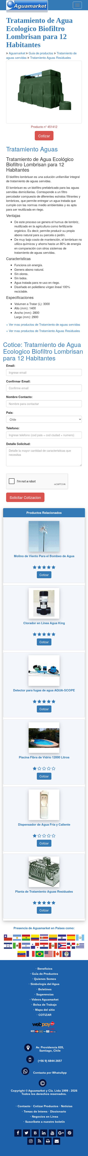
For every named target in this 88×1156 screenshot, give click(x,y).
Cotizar (44, 135)
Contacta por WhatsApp (50, 1072)
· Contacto (23, 1106)
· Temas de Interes (34, 1111)
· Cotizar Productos (44, 1106)
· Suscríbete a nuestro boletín (44, 1121)
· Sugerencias (44, 994)
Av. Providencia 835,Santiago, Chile (50, 1049)
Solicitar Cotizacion (25, 497)
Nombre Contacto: (19, 397)
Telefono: (12, 428)
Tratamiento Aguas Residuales (50, 57)
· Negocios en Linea (44, 1116)
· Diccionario (57, 1111)
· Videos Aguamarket (44, 999)
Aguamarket (17, 53)
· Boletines (44, 989)
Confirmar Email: (18, 381)
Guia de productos (41, 53)
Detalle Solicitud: (18, 444)
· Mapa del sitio (44, 1009)
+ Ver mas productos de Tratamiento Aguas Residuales (43, 331)
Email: (10, 365)
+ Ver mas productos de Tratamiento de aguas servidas (43, 324)
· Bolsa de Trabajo (44, 1004)
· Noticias (65, 1106)
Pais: (9, 412)
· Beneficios (44, 968)
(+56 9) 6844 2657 (50, 1060)
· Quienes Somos (44, 978)
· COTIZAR (44, 1014)
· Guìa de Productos (44, 973)
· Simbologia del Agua (44, 984)
